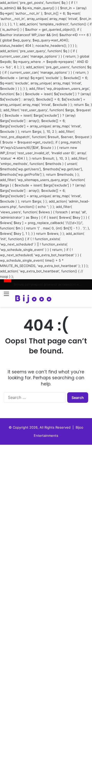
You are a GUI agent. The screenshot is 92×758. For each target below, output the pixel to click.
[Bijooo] (33, 298)
